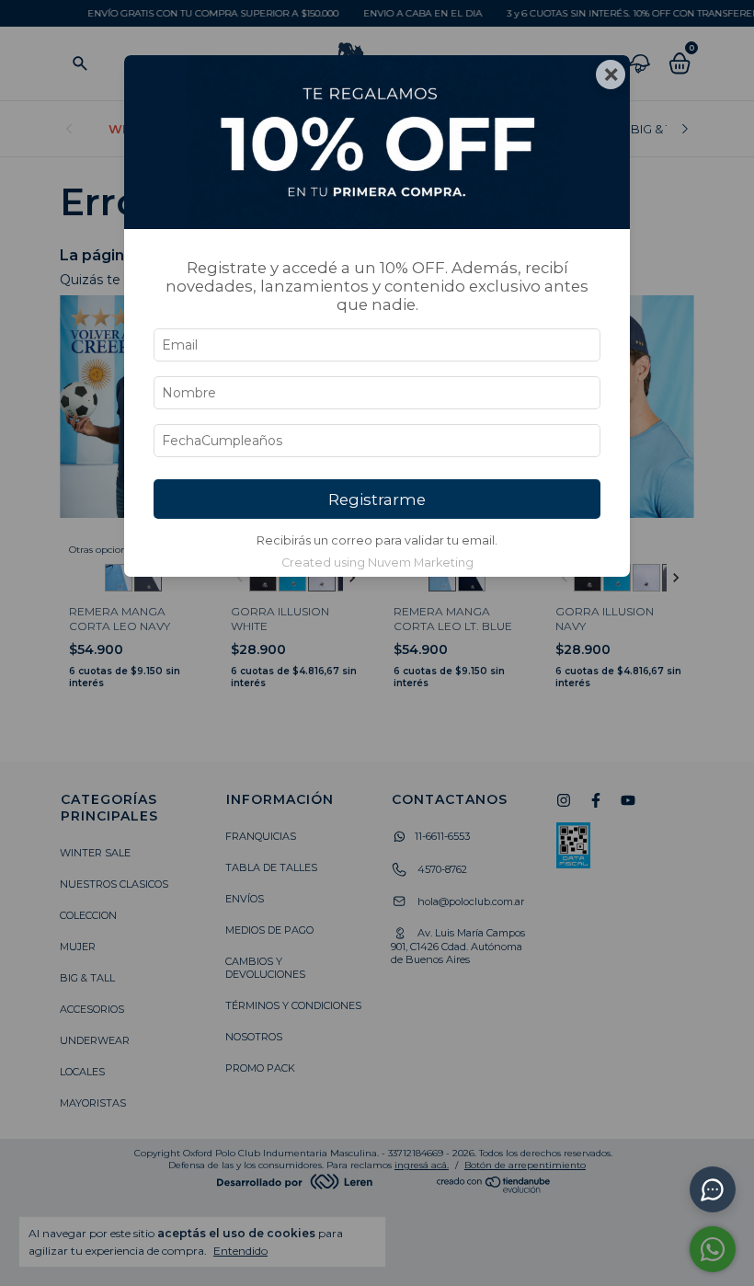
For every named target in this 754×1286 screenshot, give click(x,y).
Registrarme (377, 499)
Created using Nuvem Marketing (377, 562)
